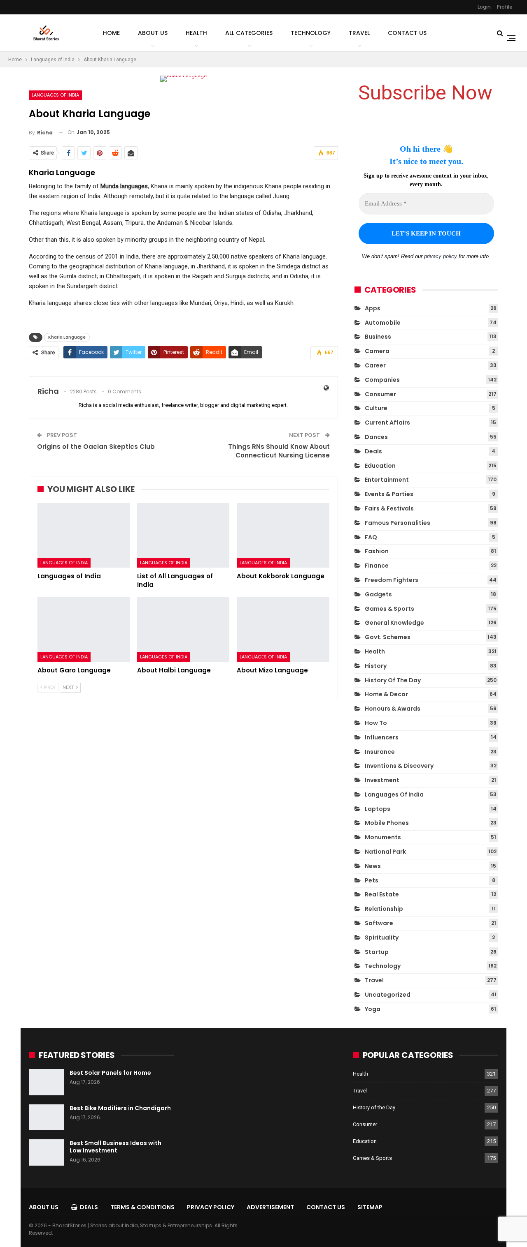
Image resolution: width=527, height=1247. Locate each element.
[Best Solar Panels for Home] (46, 1082)
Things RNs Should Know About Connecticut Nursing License (279, 451)
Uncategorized (387, 995)
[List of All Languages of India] (183, 535)
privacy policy (440, 256)
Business (378, 337)
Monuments (383, 837)
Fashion (377, 551)
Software (379, 923)
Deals (373, 451)
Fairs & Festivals (389, 508)
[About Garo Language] (83, 629)
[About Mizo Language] (283, 629)
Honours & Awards (392, 708)
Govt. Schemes (387, 637)
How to (376, 723)
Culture (376, 408)
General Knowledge (394, 623)
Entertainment (387, 480)
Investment (382, 780)
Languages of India (55, 95)
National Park (385, 851)
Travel (359, 33)
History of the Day (393, 680)
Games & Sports (389, 609)
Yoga (372, 1009)
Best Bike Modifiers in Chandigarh (120, 1108)
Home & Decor (386, 694)
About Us (153, 33)
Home (111, 33)
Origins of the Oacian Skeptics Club (96, 446)
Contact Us (407, 33)
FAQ (371, 537)
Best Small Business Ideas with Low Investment (115, 1147)
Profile (505, 6)
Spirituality (382, 937)
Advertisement (270, 1207)
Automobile (383, 323)
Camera (377, 351)
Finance (377, 565)
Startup (377, 952)
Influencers (382, 737)
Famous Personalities (397, 523)
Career (375, 365)
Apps (372, 308)
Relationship (384, 909)
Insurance (380, 752)
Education (380, 466)
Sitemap (369, 1207)
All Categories (249, 33)
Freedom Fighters (391, 580)
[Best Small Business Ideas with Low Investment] (46, 1152)
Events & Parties (389, 494)
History (376, 666)
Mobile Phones (387, 823)
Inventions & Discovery (399, 766)
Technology (311, 33)
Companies (382, 380)
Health (196, 33)
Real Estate (382, 894)
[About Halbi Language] (183, 629)
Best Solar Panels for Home (110, 1073)
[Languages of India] (83, 535)
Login (484, 6)
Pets (371, 880)
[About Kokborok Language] (283, 535)
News (373, 866)
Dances (376, 437)
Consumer (380, 394)
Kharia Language (67, 337)
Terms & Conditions (142, 1207)
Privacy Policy (210, 1207)
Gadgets (378, 594)
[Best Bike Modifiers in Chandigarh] (46, 1117)
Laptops (377, 809)
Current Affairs (387, 422)
